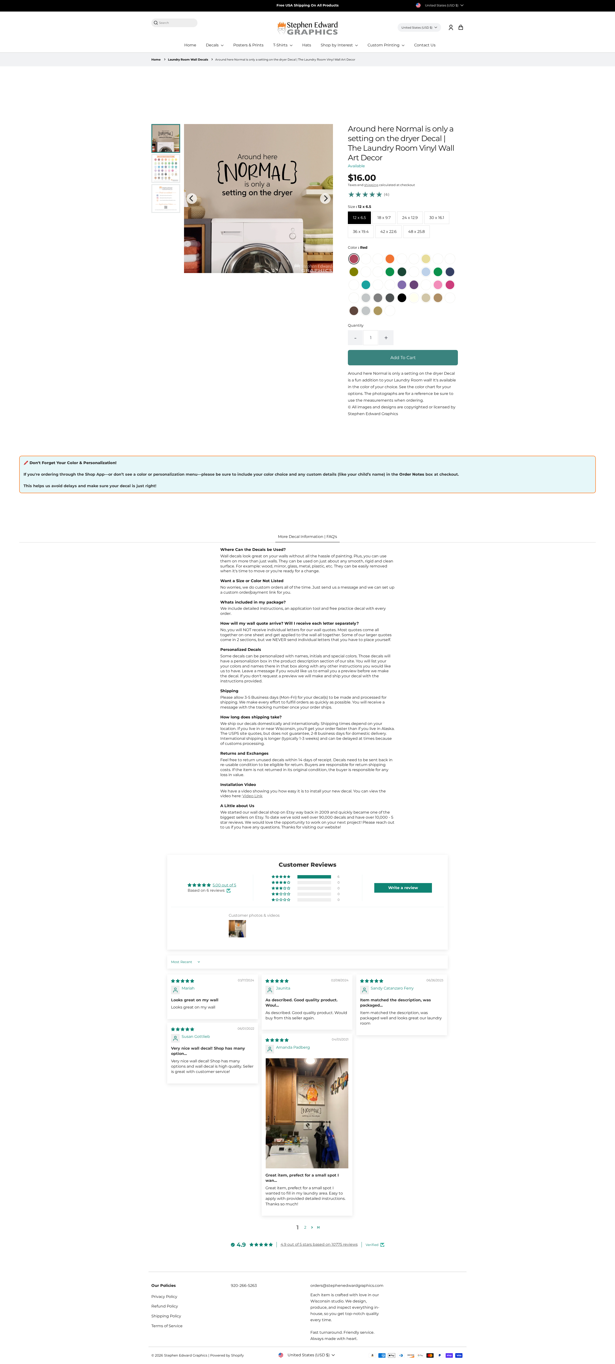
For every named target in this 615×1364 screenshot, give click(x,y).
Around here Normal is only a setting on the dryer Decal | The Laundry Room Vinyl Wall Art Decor (285, 59)
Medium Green (390, 272)
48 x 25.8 (416, 231)
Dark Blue (450, 272)
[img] (182, 981)
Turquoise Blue (378, 285)
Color (357, 247)
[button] (281, 876)
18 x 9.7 (384, 217)
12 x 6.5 (359, 217)
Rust (450, 298)
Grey (378, 298)
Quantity (355, 325)
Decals (213, 45)
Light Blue (426, 272)
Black (402, 298)
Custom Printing (384, 45)
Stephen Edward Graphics (185, 1355)
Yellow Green (378, 272)
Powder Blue (414, 272)
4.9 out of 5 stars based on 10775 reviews (319, 1244)
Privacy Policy (164, 1296)
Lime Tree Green (366, 272)
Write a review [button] (403, 887)
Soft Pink (438, 285)
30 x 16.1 (436, 217)
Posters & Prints (248, 45)
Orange (390, 259)
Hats (306, 45)
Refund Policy (164, 1306)
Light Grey (366, 298)
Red (354, 259)
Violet (414, 285)
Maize (402, 259)
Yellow (426, 259)
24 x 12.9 (410, 217)
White (354, 298)
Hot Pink (450, 285)
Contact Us (425, 45)
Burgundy (366, 259)
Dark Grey (390, 298)
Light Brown (438, 298)
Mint (354, 285)
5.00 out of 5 (224, 885)
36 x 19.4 (361, 231)
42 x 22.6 (388, 231)
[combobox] (177, 22)
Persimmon (378, 259)
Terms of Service (167, 1326)
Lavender (402, 285)
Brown (354, 311)
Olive (354, 272)
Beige (426, 298)
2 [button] (305, 1227)
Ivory (414, 298)
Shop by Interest (337, 45)
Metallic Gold (378, 311)
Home (190, 45)
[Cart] (461, 28)
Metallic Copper (390, 311)
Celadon (450, 259)
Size (359, 206)
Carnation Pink (426, 285)
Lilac (390, 285)
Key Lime (438, 259)
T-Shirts (281, 45)
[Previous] (191, 198)
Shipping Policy (166, 1316)
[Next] (325, 198)
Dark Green (402, 272)
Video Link (252, 796)
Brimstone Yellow (414, 259)
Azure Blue (438, 272)
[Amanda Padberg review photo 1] (307, 1113)
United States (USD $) (441, 5)
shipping (371, 185)
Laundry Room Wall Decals (188, 59)
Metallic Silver (366, 311)
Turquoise (366, 285)
